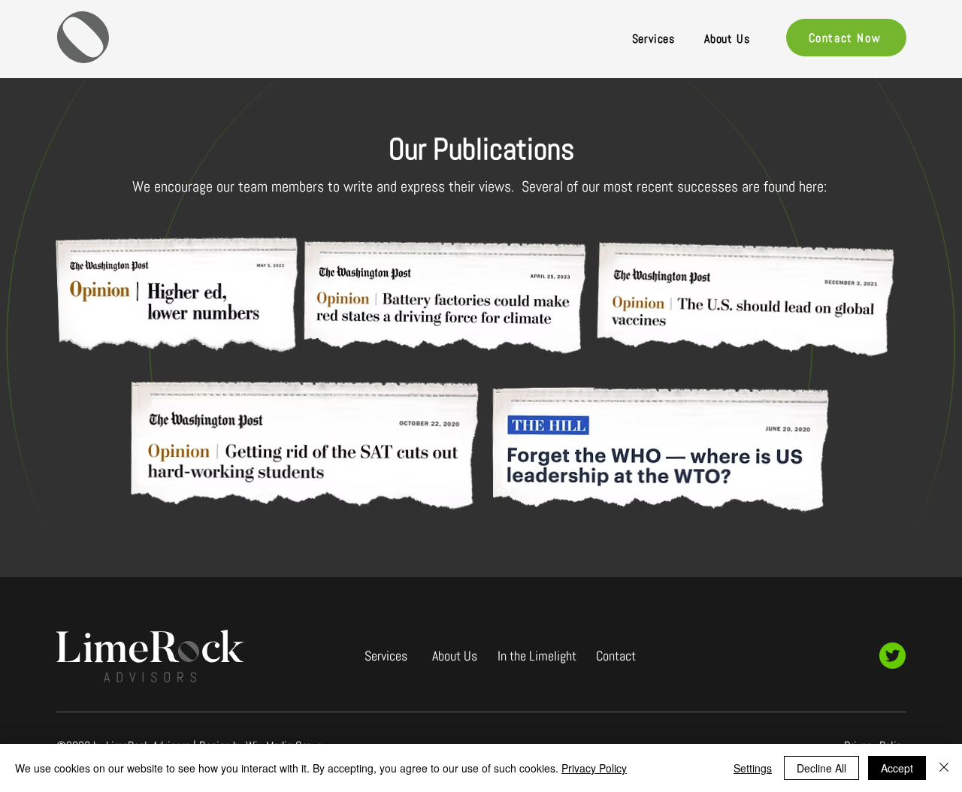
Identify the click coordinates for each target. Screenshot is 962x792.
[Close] (944, 768)
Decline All (821, 767)
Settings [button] (753, 767)
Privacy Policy (594, 767)
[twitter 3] (892, 655)
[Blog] (728, 691)
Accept (897, 767)
